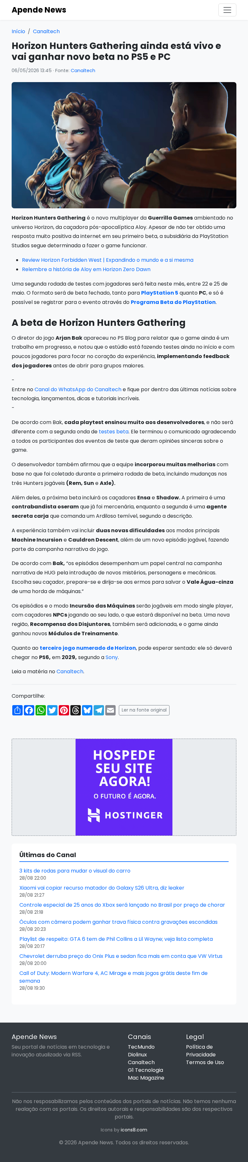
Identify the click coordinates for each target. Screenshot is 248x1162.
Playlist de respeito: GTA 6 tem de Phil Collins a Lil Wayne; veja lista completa (116, 939)
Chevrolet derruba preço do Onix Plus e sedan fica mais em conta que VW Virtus (120, 956)
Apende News (39, 10)
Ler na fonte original (144, 710)
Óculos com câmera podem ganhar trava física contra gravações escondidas (118, 922)
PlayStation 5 (159, 293)
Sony (112, 657)
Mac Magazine (146, 1078)
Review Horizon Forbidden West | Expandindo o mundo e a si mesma (107, 260)
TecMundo (141, 1047)
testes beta (114, 431)
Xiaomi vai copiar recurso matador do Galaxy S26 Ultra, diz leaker (101, 888)
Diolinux (137, 1054)
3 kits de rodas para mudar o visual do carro (74, 870)
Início (18, 31)
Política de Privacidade (201, 1050)
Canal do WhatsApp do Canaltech (78, 389)
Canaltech (46, 31)
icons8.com (134, 1130)
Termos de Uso (205, 1062)
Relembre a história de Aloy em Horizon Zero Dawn (86, 269)
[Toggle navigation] (227, 10)
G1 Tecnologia (145, 1070)
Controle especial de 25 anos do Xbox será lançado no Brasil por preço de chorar (122, 905)
